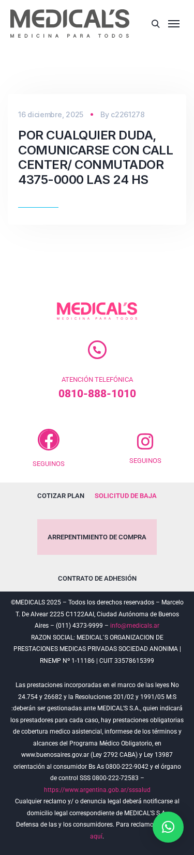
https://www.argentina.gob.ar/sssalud (97, 790)
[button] (168, 827)
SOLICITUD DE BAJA (126, 496)
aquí (96, 836)
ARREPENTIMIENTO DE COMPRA (97, 537)
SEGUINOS (49, 464)
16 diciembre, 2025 (50, 114)
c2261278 (128, 114)
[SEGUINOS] (48, 439)
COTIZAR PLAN (60, 496)
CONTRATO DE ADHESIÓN (97, 578)
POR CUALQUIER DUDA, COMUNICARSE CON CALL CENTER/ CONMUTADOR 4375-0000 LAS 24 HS (95, 157)
